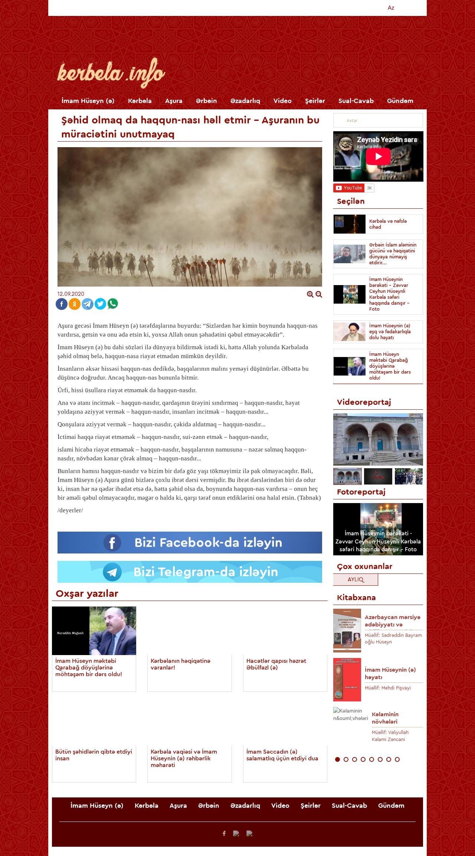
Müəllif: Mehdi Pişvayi (388, 687)
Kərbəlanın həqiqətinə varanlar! (180, 664)
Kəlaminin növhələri (385, 718)
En (409, 7)
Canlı (283, 7)
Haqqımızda (321, 7)
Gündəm (400, 101)
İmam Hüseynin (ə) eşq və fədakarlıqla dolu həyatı (390, 331)
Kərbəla (140, 101)
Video (282, 101)
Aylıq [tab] (355, 579)
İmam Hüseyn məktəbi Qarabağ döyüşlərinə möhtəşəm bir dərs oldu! (88, 667)
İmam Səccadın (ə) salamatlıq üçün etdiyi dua (282, 755)
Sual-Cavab (356, 101)
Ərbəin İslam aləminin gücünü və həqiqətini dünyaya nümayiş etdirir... (392, 253)
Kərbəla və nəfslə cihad (388, 224)
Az (391, 7)
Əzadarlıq (245, 101)
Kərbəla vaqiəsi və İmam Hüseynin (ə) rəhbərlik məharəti (184, 758)
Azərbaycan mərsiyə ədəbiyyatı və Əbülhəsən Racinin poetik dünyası (392, 622)
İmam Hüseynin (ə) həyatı (390, 673)
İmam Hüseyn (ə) (88, 101)
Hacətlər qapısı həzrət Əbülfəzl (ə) (276, 664)
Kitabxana (366, 7)
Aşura (174, 101)
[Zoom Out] (318, 294)
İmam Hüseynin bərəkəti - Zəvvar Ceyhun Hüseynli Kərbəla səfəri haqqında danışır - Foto (389, 294)
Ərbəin (206, 101)
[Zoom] (310, 294)
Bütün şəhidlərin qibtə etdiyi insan (93, 755)
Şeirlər (315, 101)
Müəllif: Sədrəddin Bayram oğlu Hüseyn (393, 639)
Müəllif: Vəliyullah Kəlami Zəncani (390, 736)
